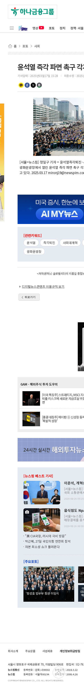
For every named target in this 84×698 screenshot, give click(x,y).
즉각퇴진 (49, 242)
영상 (35, 28)
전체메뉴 (12, 28)
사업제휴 (47, 651)
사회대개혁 (70, 242)
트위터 (33, 85)
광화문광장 (34, 251)
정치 (62, 28)
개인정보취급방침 (70, 651)
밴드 (39, 85)
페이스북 (27, 85)
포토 (52, 28)
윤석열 (31, 242)
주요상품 (30, 651)
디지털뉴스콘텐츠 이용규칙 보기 (43, 286)
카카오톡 (21, 85)
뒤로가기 (30, 297)
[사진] (41, 492)
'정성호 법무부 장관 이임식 (42, 593)
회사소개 (13, 651)
